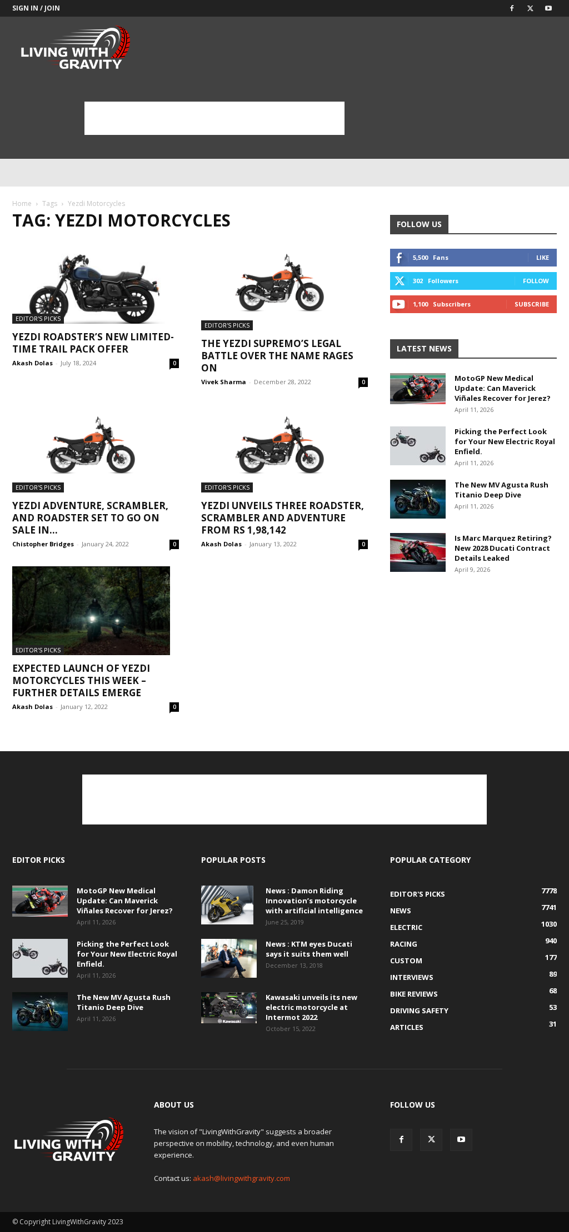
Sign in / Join (36, 8)
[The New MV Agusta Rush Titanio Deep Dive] (418, 499)
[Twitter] (530, 8)
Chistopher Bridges (43, 544)
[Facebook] (511, 8)
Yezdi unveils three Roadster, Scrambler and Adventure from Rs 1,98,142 (282, 517)
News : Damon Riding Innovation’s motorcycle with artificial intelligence (314, 901)
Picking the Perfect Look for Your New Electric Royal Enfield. (505, 441)
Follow (536, 280)
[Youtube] (548, 8)
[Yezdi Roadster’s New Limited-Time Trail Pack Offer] (95, 283)
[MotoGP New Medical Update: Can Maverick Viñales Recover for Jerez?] (418, 388)
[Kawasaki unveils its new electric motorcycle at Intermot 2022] (229, 1007)
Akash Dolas (32, 363)
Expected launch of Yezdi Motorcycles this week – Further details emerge (81, 680)
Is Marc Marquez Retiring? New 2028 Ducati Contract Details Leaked (503, 548)
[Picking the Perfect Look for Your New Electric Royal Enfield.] (418, 445)
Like (542, 257)
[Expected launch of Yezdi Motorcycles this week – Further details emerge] (95, 610)
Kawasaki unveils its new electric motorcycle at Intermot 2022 (311, 1007)
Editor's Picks (38, 318)
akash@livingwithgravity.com (241, 1178)
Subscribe (532, 304)
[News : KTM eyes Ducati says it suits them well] (229, 958)
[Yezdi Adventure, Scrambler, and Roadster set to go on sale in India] (95, 448)
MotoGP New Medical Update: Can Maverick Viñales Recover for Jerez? (503, 388)
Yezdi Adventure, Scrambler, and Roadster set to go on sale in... (90, 517)
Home (22, 203)
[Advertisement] (214, 118)
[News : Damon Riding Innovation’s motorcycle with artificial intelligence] (227, 905)
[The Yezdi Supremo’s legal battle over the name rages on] (284, 286)
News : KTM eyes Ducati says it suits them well (309, 949)
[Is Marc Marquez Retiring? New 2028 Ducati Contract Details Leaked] (418, 552)
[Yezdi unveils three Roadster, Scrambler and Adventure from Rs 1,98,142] (284, 448)
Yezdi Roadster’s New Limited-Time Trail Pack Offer (93, 342)
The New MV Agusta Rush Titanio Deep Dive (501, 490)
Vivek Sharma (223, 382)
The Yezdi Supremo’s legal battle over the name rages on (277, 355)
